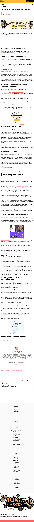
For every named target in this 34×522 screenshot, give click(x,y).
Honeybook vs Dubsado (16, 441)
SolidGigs (16, 450)
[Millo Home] (16, 408)
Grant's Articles (17, 360)
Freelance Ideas (16, 472)
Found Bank (16, 456)
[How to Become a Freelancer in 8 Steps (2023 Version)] (17, 374)
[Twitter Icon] (15, 487)
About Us (16, 418)
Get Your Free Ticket (29, 1)
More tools (16, 458)
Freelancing (3, 342)
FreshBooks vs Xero (16, 440)
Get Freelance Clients (16, 463)
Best (3, 388)
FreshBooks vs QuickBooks (16, 439)
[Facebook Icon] (16, 487)
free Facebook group (25, 339)
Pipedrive (16, 454)
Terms (17, 478)
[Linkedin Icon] (17, 487)
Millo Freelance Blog (16, 424)
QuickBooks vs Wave (16, 443)
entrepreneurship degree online (22, 186)
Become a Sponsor (16, 422)
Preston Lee (7, 14)
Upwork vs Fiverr (16, 445)
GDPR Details (17, 482)
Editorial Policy (17, 479)
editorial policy (17, 364)
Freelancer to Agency (16, 471)
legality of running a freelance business (16, 92)
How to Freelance (16, 462)
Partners (8, 342)
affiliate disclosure (18, 6)
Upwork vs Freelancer (16, 444)
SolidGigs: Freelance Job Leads (16, 429)
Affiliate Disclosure (17, 483)
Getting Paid (16, 467)
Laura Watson (6, 382)
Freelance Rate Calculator (16, 435)
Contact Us (16, 420)
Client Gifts (16, 468)
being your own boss (19, 29)
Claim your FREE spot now (25, 52)
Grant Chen (8, 12)
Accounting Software (16, 470)
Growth (12, 388)
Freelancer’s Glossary (16, 434)
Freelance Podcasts (16, 427)
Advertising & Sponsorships (17, 484)
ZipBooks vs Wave (16, 447)
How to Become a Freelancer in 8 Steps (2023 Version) (15, 381)
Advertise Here (22, 124)
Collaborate (16, 421)
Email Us (16, 415)
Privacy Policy (17, 480)
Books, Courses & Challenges (16, 430)
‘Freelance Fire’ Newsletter (16, 431)
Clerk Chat (16, 457)
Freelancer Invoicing (16, 466)
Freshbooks (16, 452)
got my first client (6, 59)
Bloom (16, 453)
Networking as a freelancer (5, 240)
